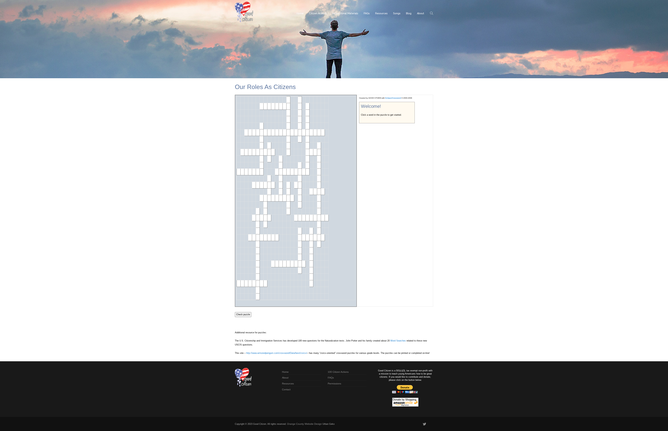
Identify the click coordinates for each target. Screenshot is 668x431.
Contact (286, 389)
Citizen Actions (318, 13)
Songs (396, 13)
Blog (408, 13)
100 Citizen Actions (338, 371)
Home (300, 13)
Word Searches (398, 340)
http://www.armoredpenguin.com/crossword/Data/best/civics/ (276, 353)
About (420, 13)
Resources (381, 13)
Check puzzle (243, 314)
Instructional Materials (345, 13)
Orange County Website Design (304, 423)
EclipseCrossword (393, 98)
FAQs (367, 13)
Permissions (334, 383)
